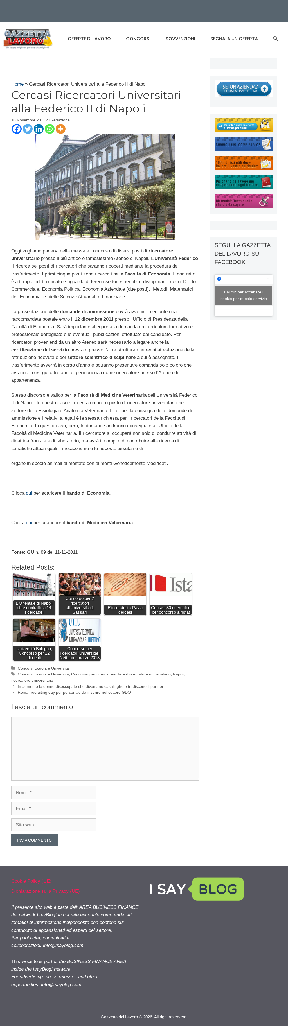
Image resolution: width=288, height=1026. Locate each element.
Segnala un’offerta (234, 38)
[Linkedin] (39, 129)
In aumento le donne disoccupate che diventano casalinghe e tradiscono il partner (90, 686)
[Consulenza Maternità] (244, 206)
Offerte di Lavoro (89, 38)
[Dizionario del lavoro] (244, 187)
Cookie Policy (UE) (31, 881)
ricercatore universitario (32, 680)
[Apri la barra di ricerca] (275, 39)
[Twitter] (28, 129)
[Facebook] (17, 129)
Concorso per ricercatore (93, 674)
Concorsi (138, 38)
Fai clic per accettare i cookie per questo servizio (243, 295)
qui (29, 493)
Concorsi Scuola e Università (43, 668)
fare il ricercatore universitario (144, 674)
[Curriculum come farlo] (244, 149)
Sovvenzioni (180, 38)
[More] (61, 129)
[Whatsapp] (50, 129)
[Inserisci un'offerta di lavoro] (244, 95)
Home (17, 84)
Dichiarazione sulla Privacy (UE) (45, 891)
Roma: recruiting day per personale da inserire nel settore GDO (74, 692)
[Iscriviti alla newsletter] (244, 130)
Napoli (178, 674)
